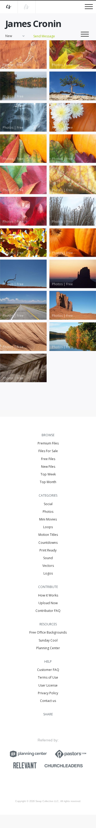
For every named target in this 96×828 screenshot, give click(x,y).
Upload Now (48, 603)
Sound (48, 558)
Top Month (48, 482)
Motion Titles (48, 534)
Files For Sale (48, 451)
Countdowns (48, 542)
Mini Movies (48, 519)
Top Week (48, 474)
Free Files (48, 459)
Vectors (48, 565)
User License (48, 685)
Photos (48, 511)
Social (48, 504)
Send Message (44, 36)
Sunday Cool (48, 640)
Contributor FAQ (48, 610)
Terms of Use (48, 677)
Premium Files (48, 443)
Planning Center (48, 648)
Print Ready (48, 550)
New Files (48, 466)
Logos (48, 573)
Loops (48, 527)
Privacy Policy (48, 693)
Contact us (48, 700)
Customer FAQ (48, 669)
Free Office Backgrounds (48, 632)
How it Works (48, 595)
